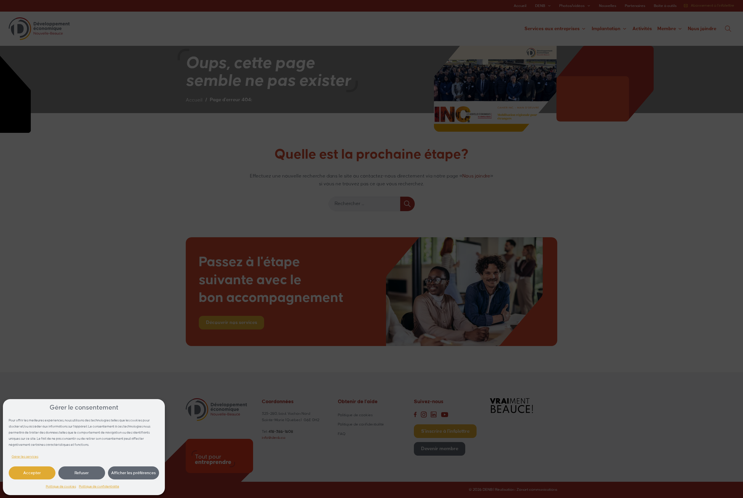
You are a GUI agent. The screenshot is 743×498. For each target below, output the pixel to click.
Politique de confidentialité (99, 486)
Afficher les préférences (133, 473)
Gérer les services (25, 457)
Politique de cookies (61, 486)
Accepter (32, 473)
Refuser (82, 473)
